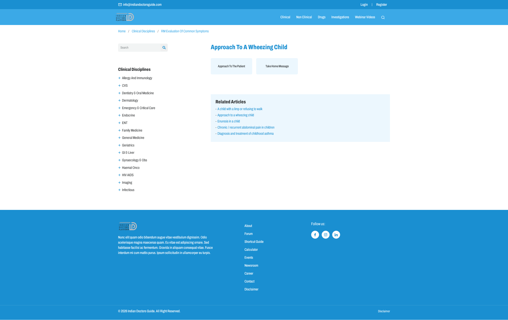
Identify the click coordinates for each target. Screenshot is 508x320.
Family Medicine (132, 130)
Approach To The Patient (231, 66)
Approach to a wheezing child (235, 115)
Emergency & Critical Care (138, 108)
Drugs (321, 17)
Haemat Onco (131, 168)
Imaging (127, 183)
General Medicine (133, 138)
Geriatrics (128, 145)
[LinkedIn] (336, 235)
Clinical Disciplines (143, 31)
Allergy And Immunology (137, 78)
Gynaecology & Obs (134, 160)
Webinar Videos (365, 17)
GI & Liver (128, 153)
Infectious (128, 190)
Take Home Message (277, 66)
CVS (125, 85)
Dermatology (130, 100)
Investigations (340, 17)
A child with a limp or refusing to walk (239, 109)
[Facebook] (315, 235)
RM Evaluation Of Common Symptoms (185, 31)
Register (381, 5)
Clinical (285, 17)
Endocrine (128, 115)
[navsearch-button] (383, 17)
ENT (125, 123)
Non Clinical (304, 17)
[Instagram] (326, 235)
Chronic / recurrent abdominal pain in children (245, 127)
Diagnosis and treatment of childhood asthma (245, 133)
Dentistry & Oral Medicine (138, 93)
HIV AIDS (128, 175)
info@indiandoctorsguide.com (142, 5)
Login (364, 5)
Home (122, 31)
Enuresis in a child (228, 121)
